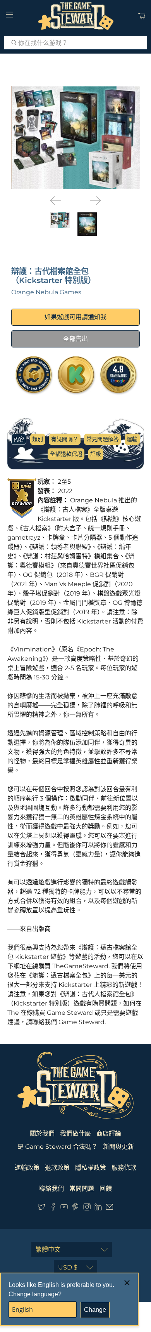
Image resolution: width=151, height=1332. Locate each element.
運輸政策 (27, 1167)
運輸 (132, 439)
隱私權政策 (90, 1167)
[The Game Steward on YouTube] (64, 1208)
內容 (19, 439)
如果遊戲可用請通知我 (75, 317)
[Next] (95, 201)
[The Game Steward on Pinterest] (75, 1208)
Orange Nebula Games (46, 292)
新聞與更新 (118, 1146)
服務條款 (124, 1167)
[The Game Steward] (75, 16)
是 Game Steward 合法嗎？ (57, 1146)
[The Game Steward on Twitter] (41, 1208)
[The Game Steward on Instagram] (87, 1208)
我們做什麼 (75, 1133)
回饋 (106, 1188)
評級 (95, 453)
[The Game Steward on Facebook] (53, 1208)
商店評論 (108, 1133)
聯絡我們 (51, 1188)
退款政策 (57, 1167)
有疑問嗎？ (64, 439)
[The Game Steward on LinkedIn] (98, 1208)
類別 (37, 439)
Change (95, 1309)
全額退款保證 (66, 453)
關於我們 (42, 1133)
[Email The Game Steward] (109, 1208)
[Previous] (56, 201)
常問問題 (81, 1188)
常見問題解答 (102, 439)
